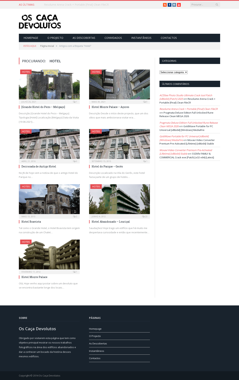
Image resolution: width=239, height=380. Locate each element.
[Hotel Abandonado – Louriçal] (119, 200)
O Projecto (55, 38)
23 (146, 216)
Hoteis (26, 71)
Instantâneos (141, 38)
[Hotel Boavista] (49, 200)
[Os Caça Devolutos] (40, 21)
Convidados (113, 38)
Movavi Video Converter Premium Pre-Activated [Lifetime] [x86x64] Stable (187, 141)
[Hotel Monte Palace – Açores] (119, 86)
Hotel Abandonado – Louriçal (111, 221)
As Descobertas (84, 38)
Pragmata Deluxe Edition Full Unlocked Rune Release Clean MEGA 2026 (186, 114)
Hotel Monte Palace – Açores (110, 107)
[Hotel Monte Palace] (49, 256)
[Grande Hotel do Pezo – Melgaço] (43, 107)
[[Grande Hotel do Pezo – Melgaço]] (49, 86)
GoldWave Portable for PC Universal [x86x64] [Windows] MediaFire (186, 128)
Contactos (169, 38)
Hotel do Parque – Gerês (107, 166)
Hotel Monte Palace (34, 277)
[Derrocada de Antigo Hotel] (49, 145)
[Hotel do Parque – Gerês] (119, 145)
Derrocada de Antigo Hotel (38, 166)
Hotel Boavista (31, 221)
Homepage (31, 38)
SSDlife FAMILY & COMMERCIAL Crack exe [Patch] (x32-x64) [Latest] (186, 155)
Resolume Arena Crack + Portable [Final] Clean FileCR (76, 4)
